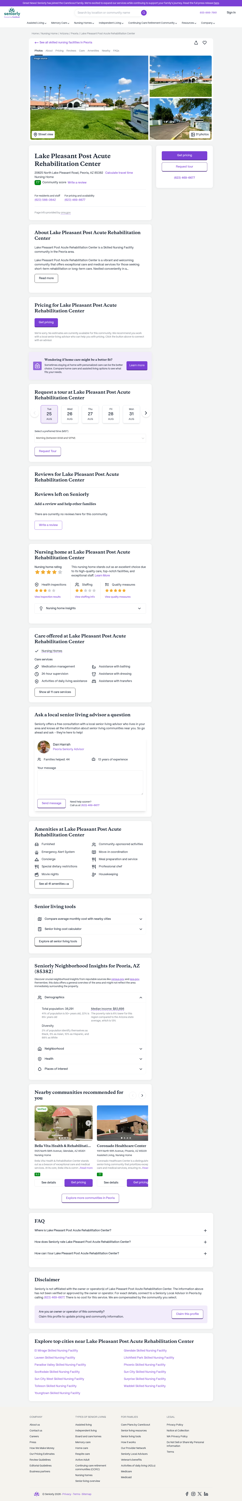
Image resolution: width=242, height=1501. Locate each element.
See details (48, 1182)
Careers (34, 1436)
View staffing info (85, 597)
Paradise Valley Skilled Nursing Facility (60, 1365)
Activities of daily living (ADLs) (138, 1466)
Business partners (40, 1471)
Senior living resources (134, 1430)
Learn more (137, 365)
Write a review (48, 525)
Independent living (86, 1430)
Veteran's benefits (131, 1460)
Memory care (83, 1442)
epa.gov (134, 979)
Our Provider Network (133, 1448)
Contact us (36, 1430)
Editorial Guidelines (41, 1466)
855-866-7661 (208, 13)
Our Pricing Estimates (42, 1454)
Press (33, 1442)
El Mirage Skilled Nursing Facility (56, 1350)
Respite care (82, 1454)
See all (65, 42)
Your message (46, 768)
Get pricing (46, 322)
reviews (71, 51)
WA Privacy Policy (177, 1436)
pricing (59, 51)
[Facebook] (187, 1493)
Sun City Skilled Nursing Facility (145, 1372)
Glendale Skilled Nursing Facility (145, 1350)
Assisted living (83, 1425)
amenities (93, 51)
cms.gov (66, 212)
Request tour (184, 166)
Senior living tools (131, 1436)
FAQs (116, 51)
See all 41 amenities (52, 884)
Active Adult (82, 1460)
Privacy (66, 1494)
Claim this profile (187, 1314)
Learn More (102, 575)
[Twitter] (200, 1493)
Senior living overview (87, 1481)
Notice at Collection (178, 1430)
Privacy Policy (175, 1425)
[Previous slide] (34, 413)
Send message (51, 803)
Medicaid (126, 1477)
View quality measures (118, 597)
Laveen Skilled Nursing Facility (55, 1357)
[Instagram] (193, 1493)
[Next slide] (146, 413)
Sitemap (86, 1494)
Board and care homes (88, 1436)
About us (35, 1425)
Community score (54, 182)
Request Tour (48, 451)
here (216, 3)
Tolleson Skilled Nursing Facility (56, 1386)
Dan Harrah (62, 744)
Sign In (231, 12)
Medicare (126, 1471)
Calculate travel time (119, 173)
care (82, 51)
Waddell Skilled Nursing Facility (145, 1386)
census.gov (117, 979)
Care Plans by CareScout (135, 1425)
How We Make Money (42, 1448)
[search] (144, 13)
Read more (46, 278)
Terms (170, 1452)
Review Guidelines (40, 1460)
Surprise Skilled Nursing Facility (145, 1379)
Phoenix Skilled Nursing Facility (144, 1365)
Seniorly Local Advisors (134, 1454)
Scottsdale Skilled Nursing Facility (57, 1372)
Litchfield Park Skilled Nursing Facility (149, 1357)
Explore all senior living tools (58, 941)
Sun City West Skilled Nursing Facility (59, 1379)
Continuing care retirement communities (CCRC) (90, 1468)
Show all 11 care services (55, 692)
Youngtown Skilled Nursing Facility (57, 1393)
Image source (40, 59)
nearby (106, 51)
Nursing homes (83, 1475)
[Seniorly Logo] (12, 12)
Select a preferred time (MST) (51, 431)
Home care (81, 1448)
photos (39, 51)
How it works (128, 1442)
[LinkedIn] (206, 1493)
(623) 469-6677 (74, 200)
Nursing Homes (52, 651)
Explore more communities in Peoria (90, 1198)
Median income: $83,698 (107, 1009)
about (49, 51)
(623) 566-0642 (45, 200)
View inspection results (48, 597)
